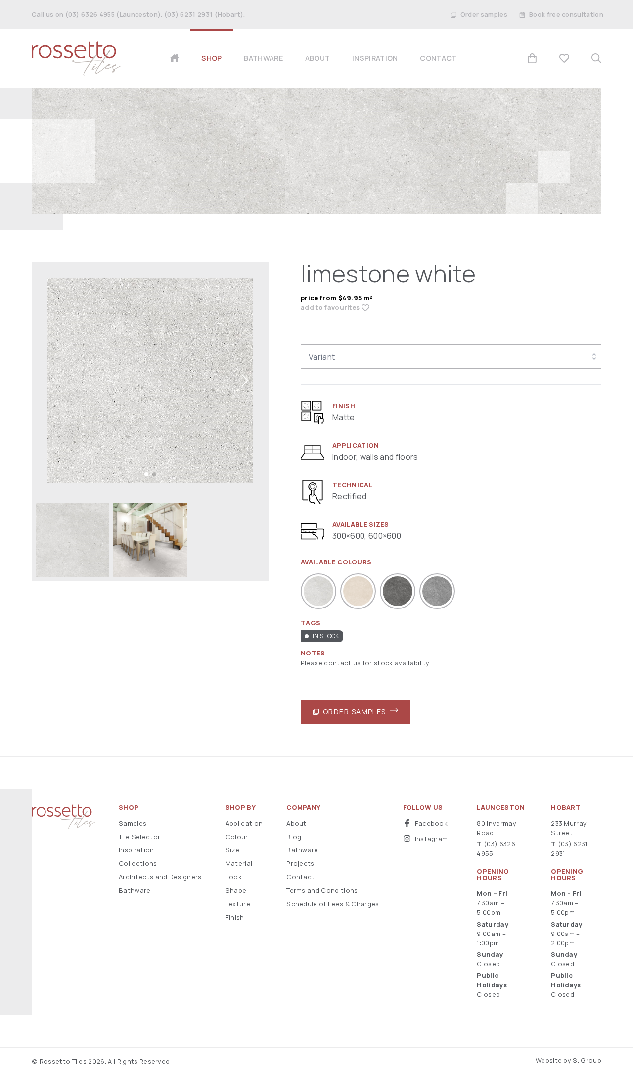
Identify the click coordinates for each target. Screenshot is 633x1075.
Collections (138, 863)
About (296, 823)
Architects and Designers (160, 876)
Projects (300, 863)
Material (239, 863)
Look (234, 876)
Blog (293, 836)
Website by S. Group (568, 1060)
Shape (236, 890)
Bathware (135, 890)
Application (244, 823)
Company (303, 807)
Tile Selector (139, 836)
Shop (128, 807)
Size (232, 849)
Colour (237, 836)
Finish (235, 917)
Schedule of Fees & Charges (332, 903)
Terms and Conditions (322, 890)
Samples (132, 823)
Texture (238, 903)
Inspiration (136, 849)
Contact (300, 876)
